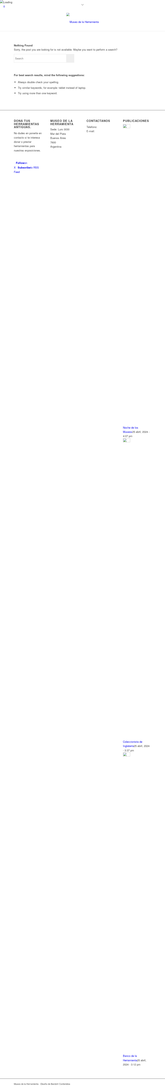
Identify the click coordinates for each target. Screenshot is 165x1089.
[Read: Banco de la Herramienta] (126, 755)
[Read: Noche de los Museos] (126, 127)
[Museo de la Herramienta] (82, 22)
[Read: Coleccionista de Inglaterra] (126, 441)
